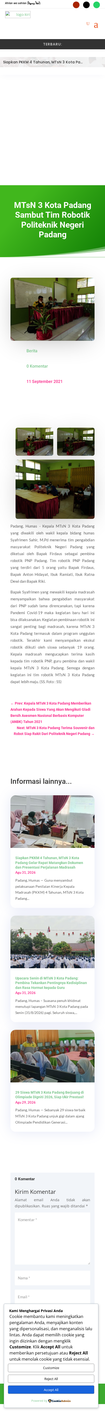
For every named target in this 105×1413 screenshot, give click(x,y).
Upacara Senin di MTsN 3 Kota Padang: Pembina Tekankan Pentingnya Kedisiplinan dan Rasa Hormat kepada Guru (51, 982)
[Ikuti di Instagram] (86, 5)
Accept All (51, 1389)
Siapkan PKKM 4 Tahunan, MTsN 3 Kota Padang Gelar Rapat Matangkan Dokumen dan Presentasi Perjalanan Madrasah (49, 862)
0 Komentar (37, 366)
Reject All (51, 1378)
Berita (32, 350)
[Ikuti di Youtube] (76, 5)
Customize (51, 1367)
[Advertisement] (52, 130)
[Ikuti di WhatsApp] (96, 5)
